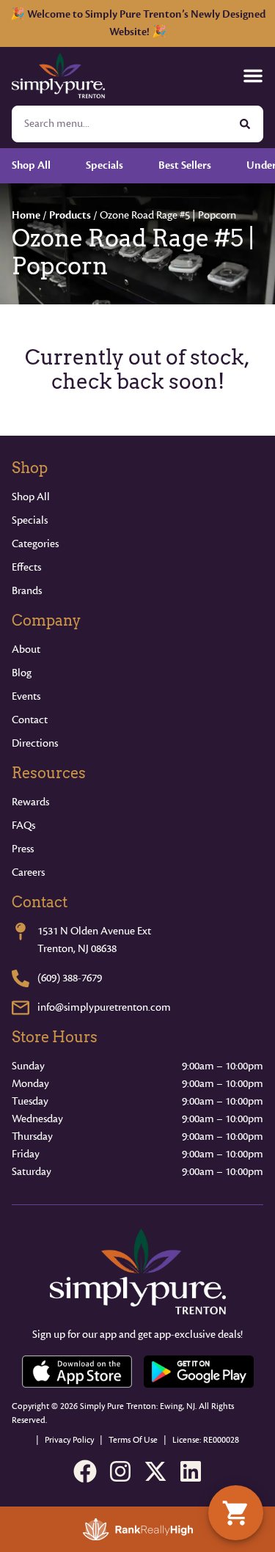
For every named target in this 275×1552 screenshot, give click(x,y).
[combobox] (119, 124)
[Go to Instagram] (120, 1471)
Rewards (30, 802)
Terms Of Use (133, 1440)
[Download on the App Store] (77, 1371)
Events (26, 696)
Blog (22, 673)
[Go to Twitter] (155, 1471)
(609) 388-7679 (69, 978)
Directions (35, 743)
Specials (30, 520)
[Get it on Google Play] (199, 1371)
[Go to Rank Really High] (138, 1529)
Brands (27, 591)
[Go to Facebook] (85, 1471)
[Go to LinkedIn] (190, 1471)
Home (26, 215)
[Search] (245, 124)
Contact (30, 720)
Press (23, 849)
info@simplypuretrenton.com (104, 1007)
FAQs (23, 825)
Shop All (31, 497)
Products (70, 215)
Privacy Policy (69, 1440)
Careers (28, 872)
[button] (253, 75)
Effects (26, 567)
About (26, 649)
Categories (35, 544)
